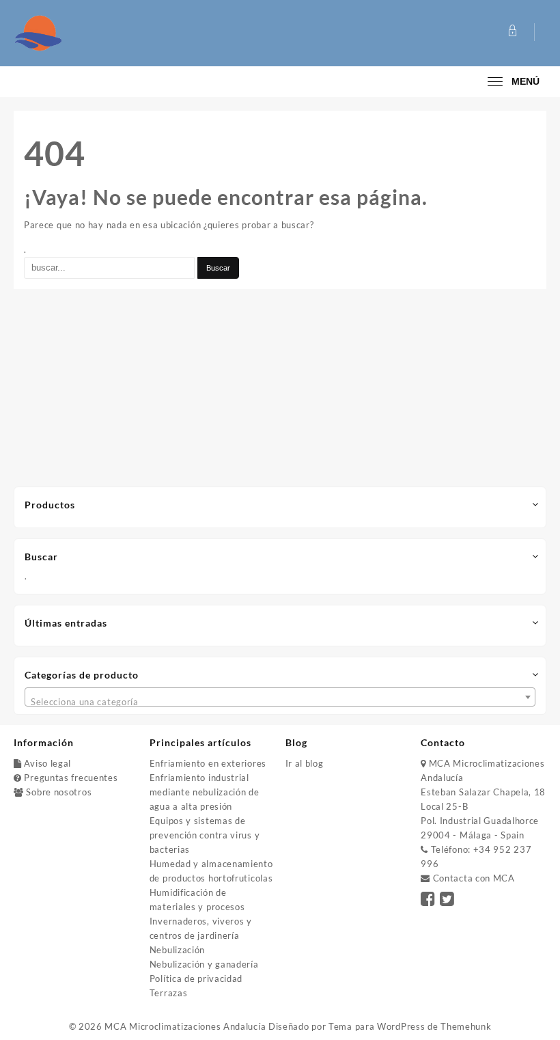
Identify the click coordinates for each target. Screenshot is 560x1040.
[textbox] (280, 701)
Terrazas (169, 992)
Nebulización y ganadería (204, 964)
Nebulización (177, 949)
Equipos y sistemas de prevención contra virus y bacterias (205, 835)
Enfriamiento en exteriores (208, 763)
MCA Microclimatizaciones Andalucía (185, 1026)
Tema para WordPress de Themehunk (409, 1026)
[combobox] (280, 697)
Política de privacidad (196, 978)
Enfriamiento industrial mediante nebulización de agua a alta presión (205, 792)
